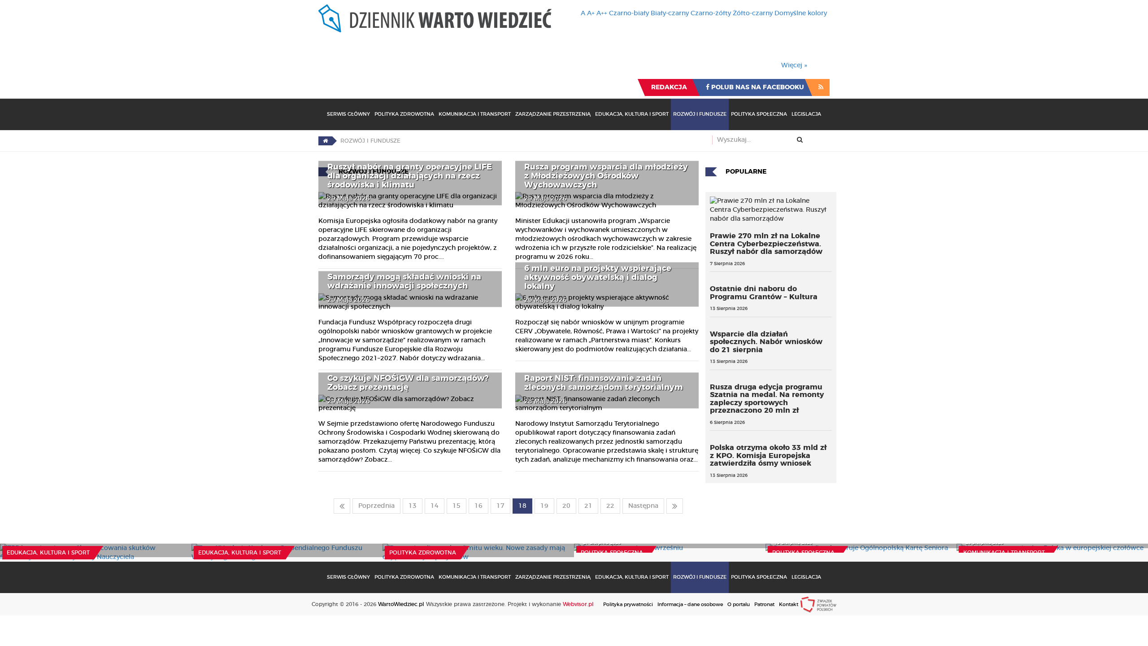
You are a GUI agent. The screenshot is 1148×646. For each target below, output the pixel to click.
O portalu (738, 604)
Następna (643, 506)
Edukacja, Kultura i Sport (632, 114)
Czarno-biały (629, 13)
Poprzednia (376, 506)
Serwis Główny (348, 114)
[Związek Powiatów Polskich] (818, 604)
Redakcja (669, 87)
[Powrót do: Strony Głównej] (325, 140)
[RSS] (821, 87)
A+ (591, 13)
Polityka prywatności (628, 604)
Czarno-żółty (711, 13)
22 (610, 506)
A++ (601, 13)
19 (544, 506)
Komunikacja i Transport (475, 114)
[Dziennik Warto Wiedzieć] (435, 18)
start (342, 506)
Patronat (764, 604)
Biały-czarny (670, 13)
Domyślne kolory (800, 13)
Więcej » (794, 65)
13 (413, 506)
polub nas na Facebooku (756, 87)
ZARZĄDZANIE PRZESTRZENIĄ (553, 114)
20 (566, 506)
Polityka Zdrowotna (404, 114)
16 (478, 506)
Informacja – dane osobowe (690, 604)
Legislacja (806, 114)
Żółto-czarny (753, 13)
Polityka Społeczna (759, 114)
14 (434, 506)
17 (500, 506)
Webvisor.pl (578, 604)
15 (456, 506)
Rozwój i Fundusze (699, 114)
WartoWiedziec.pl (401, 604)
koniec (674, 506)
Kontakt (788, 604)
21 (588, 506)
